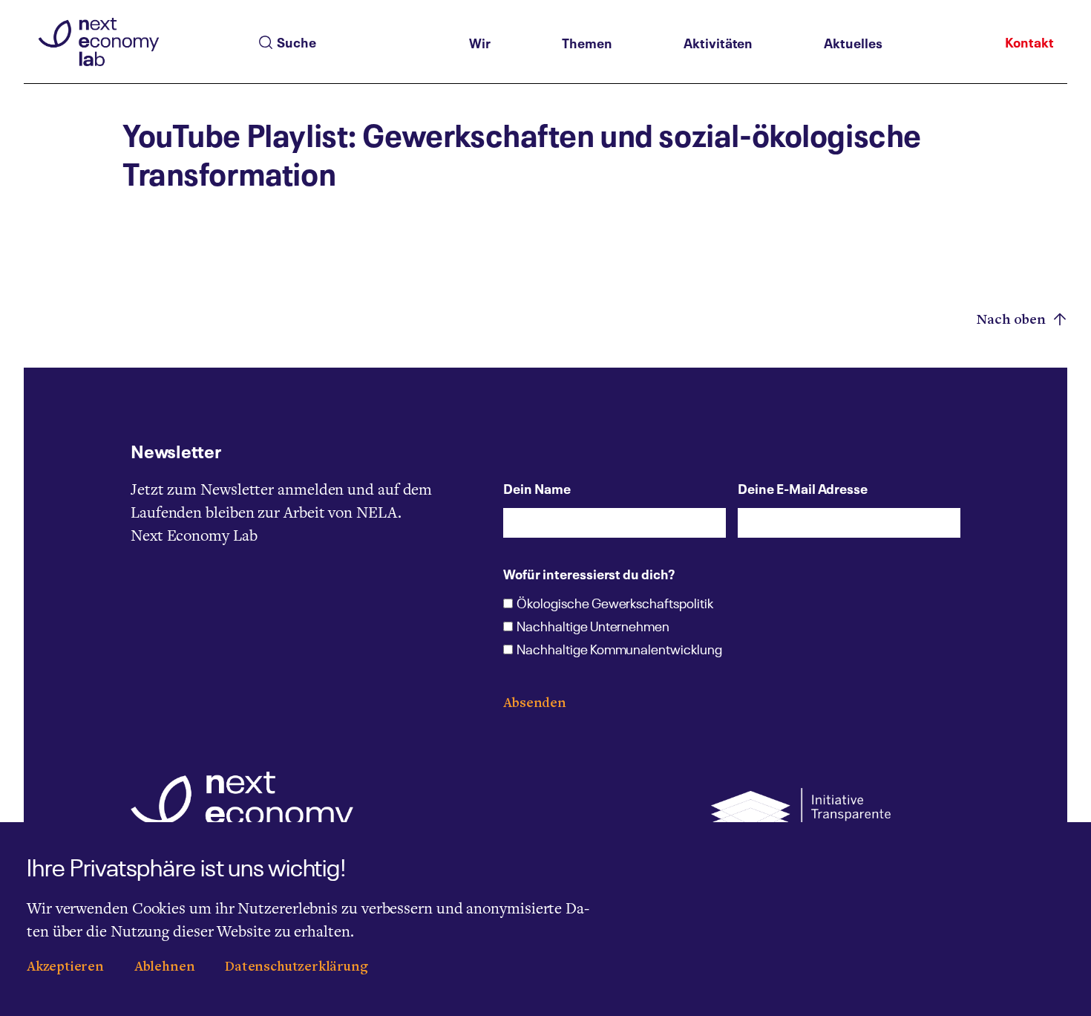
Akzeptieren (65, 967)
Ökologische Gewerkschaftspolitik (614, 604)
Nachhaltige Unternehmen (593, 627)
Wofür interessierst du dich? (589, 573)
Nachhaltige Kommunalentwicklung (619, 650)
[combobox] (359, 42)
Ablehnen (164, 967)
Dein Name (537, 488)
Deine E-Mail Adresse (803, 488)
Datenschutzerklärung (296, 967)
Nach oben (1013, 320)
